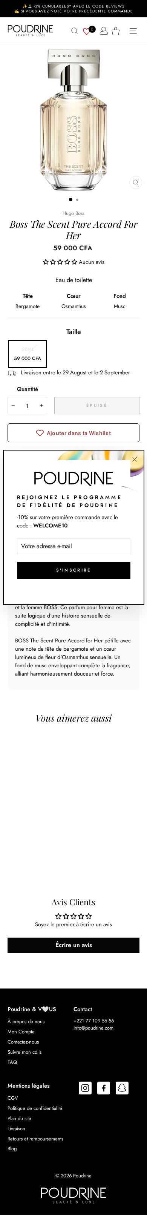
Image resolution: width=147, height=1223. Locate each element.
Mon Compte (21, 1031)
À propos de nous (26, 1021)
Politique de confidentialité (35, 1108)
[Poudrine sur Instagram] (85, 1089)
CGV (13, 1098)
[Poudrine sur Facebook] (103, 1089)
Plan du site (19, 1118)
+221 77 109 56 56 (94, 1020)
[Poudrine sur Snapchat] (122, 1089)
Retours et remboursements (35, 1138)
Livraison (16, 1128)
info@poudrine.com (93, 1027)
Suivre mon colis (24, 1052)
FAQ (12, 1062)
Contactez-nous (23, 1041)
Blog (12, 1148)
